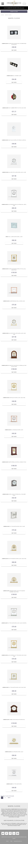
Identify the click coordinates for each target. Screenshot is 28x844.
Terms (11, 841)
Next (9, 797)
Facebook (6, 833)
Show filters (14, 11)
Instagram (17, 833)
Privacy (7, 841)
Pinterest (10, 833)
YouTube (13, 833)
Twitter (2, 833)
